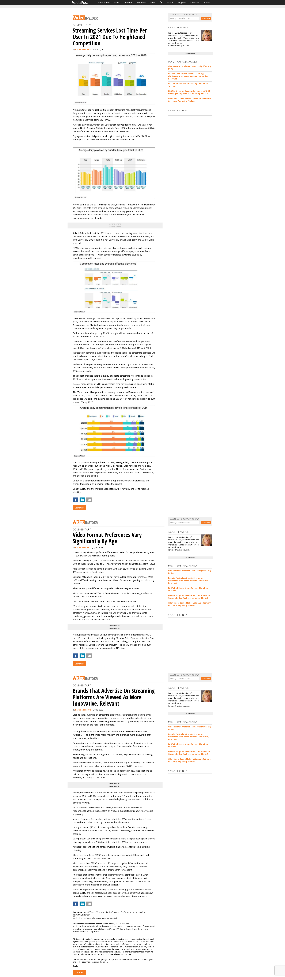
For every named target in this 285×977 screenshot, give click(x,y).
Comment (79, 507)
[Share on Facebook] (75, 499)
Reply (75, 966)
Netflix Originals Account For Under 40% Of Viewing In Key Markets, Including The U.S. (189, 92)
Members (141, 2)
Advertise (194, 2)
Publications (104, 2)
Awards (128, 2)
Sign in (170, 2)
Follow (207, 2)
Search (161, 2)
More (153, 2)
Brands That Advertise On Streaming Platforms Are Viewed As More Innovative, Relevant (188, 76)
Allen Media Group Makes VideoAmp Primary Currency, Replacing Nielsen (189, 99)
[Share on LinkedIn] (82, 499)
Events (117, 2)
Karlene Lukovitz (83, 49)
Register (182, 2)
